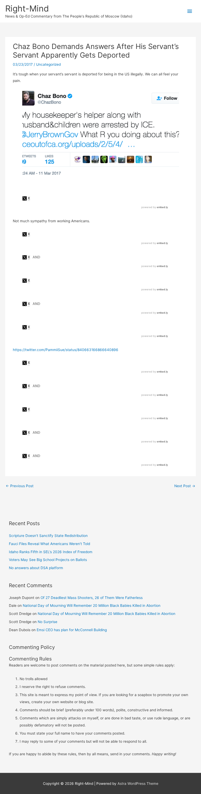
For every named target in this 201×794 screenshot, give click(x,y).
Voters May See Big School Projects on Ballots (48, 560)
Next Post (184, 486)
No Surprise (47, 622)
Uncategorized (48, 64)
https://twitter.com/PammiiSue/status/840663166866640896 (65, 350)
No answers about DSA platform (36, 568)
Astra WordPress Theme (138, 783)
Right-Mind (27, 8)
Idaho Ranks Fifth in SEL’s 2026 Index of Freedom (50, 552)
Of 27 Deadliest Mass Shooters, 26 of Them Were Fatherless (92, 598)
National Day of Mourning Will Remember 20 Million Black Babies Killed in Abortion (91, 605)
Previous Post (20, 486)
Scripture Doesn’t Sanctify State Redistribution (48, 536)
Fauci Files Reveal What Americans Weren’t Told (49, 544)
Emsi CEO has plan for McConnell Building (72, 630)
